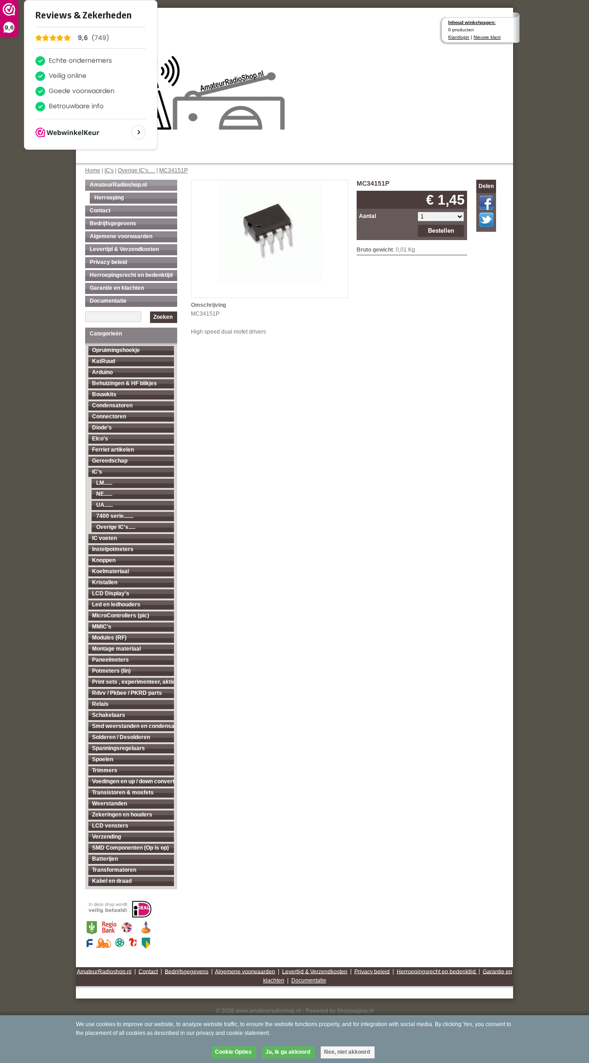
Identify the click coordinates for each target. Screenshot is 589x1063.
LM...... (104, 483)
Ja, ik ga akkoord (288, 1052)
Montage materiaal (116, 649)
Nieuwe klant (487, 37)
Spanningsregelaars (118, 748)
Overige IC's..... (136, 170)
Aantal (367, 216)
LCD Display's (110, 593)
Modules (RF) (109, 637)
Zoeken (163, 317)
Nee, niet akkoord (347, 1052)
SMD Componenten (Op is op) (130, 848)
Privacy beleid (108, 262)
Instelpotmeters (112, 549)
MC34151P (173, 170)
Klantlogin (458, 37)
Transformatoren (114, 870)
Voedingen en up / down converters (133, 781)
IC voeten (104, 538)
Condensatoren (112, 405)
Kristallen (104, 582)
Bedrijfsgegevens (113, 223)
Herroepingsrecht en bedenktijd (131, 275)
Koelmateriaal (110, 571)
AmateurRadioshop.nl (118, 185)
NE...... (104, 494)
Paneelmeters (110, 660)
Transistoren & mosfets (123, 792)
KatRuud (103, 361)
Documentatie (108, 301)
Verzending (106, 837)
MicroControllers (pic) (120, 615)
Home (92, 170)
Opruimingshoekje (116, 350)
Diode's (102, 427)
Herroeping (109, 197)
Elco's (100, 438)
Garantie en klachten (117, 288)
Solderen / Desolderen (121, 737)
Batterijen (105, 859)
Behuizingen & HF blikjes (124, 383)
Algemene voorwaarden (121, 236)
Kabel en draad (112, 881)
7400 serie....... (114, 516)
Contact (100, 210)
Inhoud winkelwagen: (472, 22)
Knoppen (103, 560)
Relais (100, 704)
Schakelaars (108, 715)
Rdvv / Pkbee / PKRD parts (127, 693)
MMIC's (101, 626)
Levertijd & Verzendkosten (124, 249)
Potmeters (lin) (111, 671)
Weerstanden (109, 803)
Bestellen (441, 230)
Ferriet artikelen (113, 449)
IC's (109, 170)
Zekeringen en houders (122, 814)
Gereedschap (109, 461)
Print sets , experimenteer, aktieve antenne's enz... (133, 682)
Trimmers (104, 770)
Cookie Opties (233, 1052)
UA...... (104, 505)
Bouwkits (104, 394)
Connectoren (109, 416)
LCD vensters (110, 825)
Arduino (102, 372)
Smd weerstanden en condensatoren (133, 726)
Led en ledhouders (116, 604)
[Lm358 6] (270, 231)
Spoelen (102, 759)
